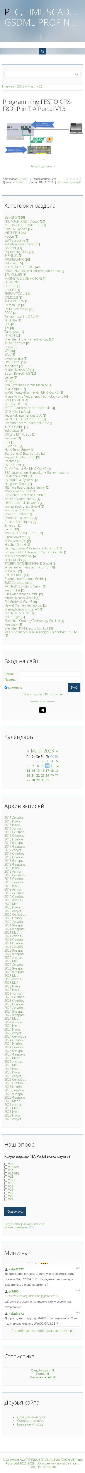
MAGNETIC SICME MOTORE (23, 278)
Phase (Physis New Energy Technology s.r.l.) (34, 396)
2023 (20, 86)
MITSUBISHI (12, 233)
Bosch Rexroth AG (17, 373)
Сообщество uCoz (30, 1421)
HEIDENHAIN (13, 560)
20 (28, 775)
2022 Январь (13, 950)
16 (42, 770)
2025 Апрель (13, 1061)
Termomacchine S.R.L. (20, 316)
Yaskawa (11, 438)
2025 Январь (13, 1051)
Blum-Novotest (15, 537)
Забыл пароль (32, 694)
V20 (10, 1196)
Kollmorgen (12, 617)
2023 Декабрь (14, 1008)
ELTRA (9, 347)
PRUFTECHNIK (14, 259)
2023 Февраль (14, 972)
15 (38, 770)
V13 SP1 (13, 1167)
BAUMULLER (13, 274)
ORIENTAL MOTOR (17, 613)
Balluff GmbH (14, 575)
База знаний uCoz (30, 1424)
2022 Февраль (14, 954)
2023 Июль (12, 990)
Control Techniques (18, 522)
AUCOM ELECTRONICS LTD (23, 225)
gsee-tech (11, 366)
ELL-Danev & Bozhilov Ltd (22, 453)
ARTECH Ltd (13, 465)
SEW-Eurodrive (15, 240)
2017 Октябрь (14, 853)
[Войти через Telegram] (42, 710)
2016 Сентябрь (15, 832)
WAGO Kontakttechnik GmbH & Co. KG (32, 392)
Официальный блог (31, 1417)
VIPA (7, 351)
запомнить (14, 687)
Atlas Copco (13, 389)
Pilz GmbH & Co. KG (18, 602)
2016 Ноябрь (14, 839)
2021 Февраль (14, 929)
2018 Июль (12, 868)
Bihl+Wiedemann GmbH (21, 594)
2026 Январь (13, 1094)
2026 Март (12, 1101)
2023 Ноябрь (14, 1004)
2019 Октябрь (14, 896)
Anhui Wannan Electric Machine (26, 385)
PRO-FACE (12, 263)
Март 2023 (42, 750)
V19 (10, 1192)
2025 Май (11, 1065)
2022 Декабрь (14, 965)
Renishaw (11, 624)
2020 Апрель (13, 900)
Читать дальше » (42, 166)
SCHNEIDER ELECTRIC (19, 267)
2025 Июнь (12, 1069)
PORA (8, 312)
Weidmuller (12, 590)
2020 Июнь (12, 907)
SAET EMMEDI (14, 400)
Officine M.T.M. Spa (18, 434)
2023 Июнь (12, 986)
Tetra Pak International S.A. (23, 415)
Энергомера (14, 358)
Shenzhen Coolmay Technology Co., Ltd (32, 621)
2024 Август (12, 1033)
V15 (10, 1176)
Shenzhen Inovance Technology (26, 339)
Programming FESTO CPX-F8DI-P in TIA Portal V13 (37, 105)
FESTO (23, 179)
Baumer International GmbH (24, 579)
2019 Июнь (12, 886)
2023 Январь (13, 968)
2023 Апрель (13, 979)
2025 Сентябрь (15, 1079)
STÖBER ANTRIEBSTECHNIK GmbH (28, 563)
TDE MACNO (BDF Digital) (22, 221)
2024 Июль (12, 1029)
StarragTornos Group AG (22, 609)
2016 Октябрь (14, 835)
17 (47, 770)
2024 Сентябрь (15, 1036)
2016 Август (12, 828)
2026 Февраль (14, 1097)
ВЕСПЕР (10, 290)
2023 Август (12, 993)
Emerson (11, 525)
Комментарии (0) (69, 182)
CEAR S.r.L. (12, 446)
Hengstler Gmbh (16, 484)
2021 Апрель (13, 936)
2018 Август (12, 871)
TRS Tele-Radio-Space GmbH (25, 487)
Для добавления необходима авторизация (42, 1331)
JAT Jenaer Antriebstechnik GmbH (28, 567)
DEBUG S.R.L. (14, 404)
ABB (7, 324)
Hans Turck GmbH (17, 449)
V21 (10, 1199)
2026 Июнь (12, 1112)
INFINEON (11, 255)
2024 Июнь (12, 1026)
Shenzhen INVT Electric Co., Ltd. (26, 628)
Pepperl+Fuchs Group (20, 457)
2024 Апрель (13, 1022)
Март (32, 86)
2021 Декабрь (14, 947)
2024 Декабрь (14, 1047)
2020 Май (11, 904)
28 (33, 780)
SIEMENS (11, 217)
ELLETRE (10, 286)
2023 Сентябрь (15, 997)
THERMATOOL (14, 293)
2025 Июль (12, 1072)
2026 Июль (12, 1115)
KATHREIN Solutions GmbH (23, 586)
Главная (8, 86)
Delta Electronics (16, 309)
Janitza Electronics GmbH (22, 506)
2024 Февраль (14, 1015)
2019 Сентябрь (15, 893)
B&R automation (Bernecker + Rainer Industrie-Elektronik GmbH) (37, 474)
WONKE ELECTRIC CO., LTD (23, 419)
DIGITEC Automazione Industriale (28, 408)
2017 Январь (13, 843)
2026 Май (11, 1108)
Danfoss (10, 461)
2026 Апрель (13, 1105)
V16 (10, 1183)
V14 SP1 (13, 1173)
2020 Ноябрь (14, 918)
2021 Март (12, 932)
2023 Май (11, 982)
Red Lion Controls (17, 510)
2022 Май (11, 961)
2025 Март (12, 1058)
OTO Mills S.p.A (15, 411)
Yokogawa (12, 430)
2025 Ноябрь (14, 1087)
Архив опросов (33, 1224)
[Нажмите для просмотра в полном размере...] (43, 137)
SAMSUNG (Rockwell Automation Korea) (32, 271)
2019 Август (12, 889)
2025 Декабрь (14, 1090)
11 (52, 766)
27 (28, 780)
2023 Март (12, 975)
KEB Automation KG (18, 556)
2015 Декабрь (14, 817)
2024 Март (12, 1018)
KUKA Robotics (15, 343)
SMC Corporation (17, 582)
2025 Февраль (14, 1054)
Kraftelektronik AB (17, 370)
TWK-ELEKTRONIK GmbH (22, 533)
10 (47, 766)
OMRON (10, 248)
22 (38, 775)
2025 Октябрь (14, 1083)
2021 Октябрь (14, 940)
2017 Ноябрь (14, 857)
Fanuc (9, 529)
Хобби (9, 236)
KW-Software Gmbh (18, 491)
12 (57, 766)
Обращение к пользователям (58, 1463)
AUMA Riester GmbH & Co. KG (26, 468)
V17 (10, 1186)
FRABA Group (14, 362)
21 (33, 775)
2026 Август (12, 1119)
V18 (10, 1189)
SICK (8, 354)
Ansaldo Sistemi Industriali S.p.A (27, 423)
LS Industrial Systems (19, 480)
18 (52, 770)
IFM (7, 328)
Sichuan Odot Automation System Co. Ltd (34, 552)
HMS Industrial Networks (22, 503)
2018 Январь (13, 861)
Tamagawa (12, 332)
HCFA (8, 381)
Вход (32, 1467)
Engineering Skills (16, 252)
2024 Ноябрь (14, 1044)
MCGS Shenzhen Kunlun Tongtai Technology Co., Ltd (41, 632)
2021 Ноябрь (14, 943)
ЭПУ (7, 442)
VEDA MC (11, 571)
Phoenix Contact (16, 514)
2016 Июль (12, 825)
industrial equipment (19, 244)
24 (47, 775)
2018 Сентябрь (15, 875)
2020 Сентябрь (15, 914)
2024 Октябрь (14, 1040)
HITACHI (10, 335)
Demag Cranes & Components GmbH (31, 548)
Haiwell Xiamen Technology (23, 605)
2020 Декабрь (14, 922)
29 (38, 780)
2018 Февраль (14, 864)
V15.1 (11, 1180)
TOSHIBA (11, 320)
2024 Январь (13, 1011)
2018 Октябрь (14, 879)
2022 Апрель (13, 958)
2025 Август (12, 1076)
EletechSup (12, 305)
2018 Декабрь (14, 882)
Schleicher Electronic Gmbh (24, 495)
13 (28, 770)
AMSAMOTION (14, 301)
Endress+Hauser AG (19, 518)
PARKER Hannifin (16, 229)
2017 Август (12, 850)
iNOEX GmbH (14, 427)
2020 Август (12, 911)
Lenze (9, 377)
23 (42, 775)
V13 (10, 1164)
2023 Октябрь (14, 1000)
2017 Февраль (14, 846)
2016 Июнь (12, 821)
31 (47, 780)
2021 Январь (13, 925)
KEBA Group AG (15, 541)
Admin (20, 182)
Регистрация (54, 694)
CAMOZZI (11, 297)
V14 (10, 1170)
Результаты (12, 1224)
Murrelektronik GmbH (20, 598)
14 (33, 770)
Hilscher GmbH (15, 544)
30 (42, 780)
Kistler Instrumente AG (20, 499)
